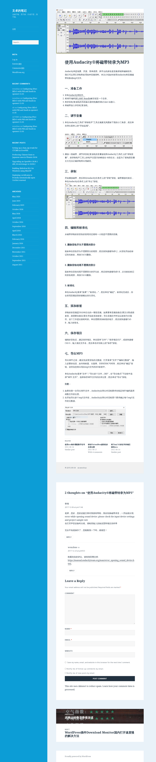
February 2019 (18, 205)
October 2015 (17, 256)
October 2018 (17, 209)
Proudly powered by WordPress (78, 756)
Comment (69, 593)
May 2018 (16, 213)
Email (68, 640)
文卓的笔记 (19, 10)
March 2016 (17, 235)
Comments (18, 68)
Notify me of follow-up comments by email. (85, 669)
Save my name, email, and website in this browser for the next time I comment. (98, 662)
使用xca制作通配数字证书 (75, 444)
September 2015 (19, 260)
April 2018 (16, 218)
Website (68, 651)
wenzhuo (83, 468)
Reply (68, 537)
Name (68, 629)
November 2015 (18, 252)
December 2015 (18, 247)
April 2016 (16, 230)
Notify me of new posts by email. (81, 673)
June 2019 (16, 201)
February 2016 (18, 239)
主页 (14, 29)
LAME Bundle (84, 98)
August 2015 (17, 265)
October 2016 (17, 222)
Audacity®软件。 (77, 95)
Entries (17, 64)
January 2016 (17, 243)
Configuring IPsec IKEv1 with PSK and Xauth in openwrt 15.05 (24, 91)
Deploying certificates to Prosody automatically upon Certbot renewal (23, 177)
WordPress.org (18, 72)
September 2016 (19, 226)
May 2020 (16, 196)
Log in (14, 59)
